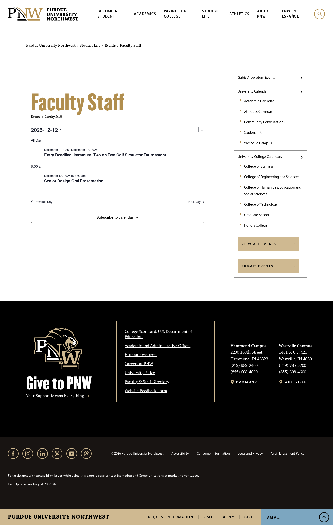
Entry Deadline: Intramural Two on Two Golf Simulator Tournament (105, 154)
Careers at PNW (139, 364)
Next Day (194, 202)
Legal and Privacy (250, 453)
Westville (295, 382)
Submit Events (258, 266)
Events (110, 45)
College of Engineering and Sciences (271, 177)
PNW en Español (290, 14)
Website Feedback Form (146, 391)
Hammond (246, 382)
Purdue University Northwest (58, 517)
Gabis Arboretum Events (256, 77)
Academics (145, 13)
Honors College (256, 225)
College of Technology (261, 204)
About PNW (263, 14)
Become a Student (107, 14)
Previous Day (43, 202)
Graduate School (256, 215)
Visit (208, 517)
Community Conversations (264, 122)
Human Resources (141, 355)
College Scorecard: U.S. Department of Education (158, 334)
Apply (228, 517)
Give (248, 517)
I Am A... (273, 517)
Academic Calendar (259, 101)
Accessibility (180, 453)
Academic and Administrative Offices (157, 346)
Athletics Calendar (258, 111)
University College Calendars (260, 157)
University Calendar (253, 91)
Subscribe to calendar (115, 217)
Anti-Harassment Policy (287, 453)
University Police (140, 373)
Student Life (253, 132)
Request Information (170, 517)
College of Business (259, 166)
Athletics (239, 13)
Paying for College (175, 14)
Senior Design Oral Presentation (74, 181)
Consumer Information (213, 453)
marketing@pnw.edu (183, 476)
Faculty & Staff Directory (147, 382)
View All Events (259, 244)
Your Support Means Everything (55, 396)
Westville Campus (258, 143)
